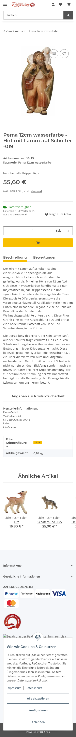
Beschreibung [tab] (15, 257)
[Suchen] (68, 15)
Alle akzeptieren (38, 698)
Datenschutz (34, 688)
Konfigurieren (38, 710)
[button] (53, 4)
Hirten (37, 442)
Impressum (14, 688)
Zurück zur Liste (15, 31)
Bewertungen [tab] (45, 257)
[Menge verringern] (7, 231)
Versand (36, 191)
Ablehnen (38, 722)
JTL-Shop (45, 732)
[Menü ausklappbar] (5, 2)
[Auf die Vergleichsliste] (53, 53)
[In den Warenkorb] (6, 44)
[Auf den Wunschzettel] (64, 53)
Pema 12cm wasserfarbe (34, 162)
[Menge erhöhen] (68, 231)
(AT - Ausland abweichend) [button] (20, 212)
